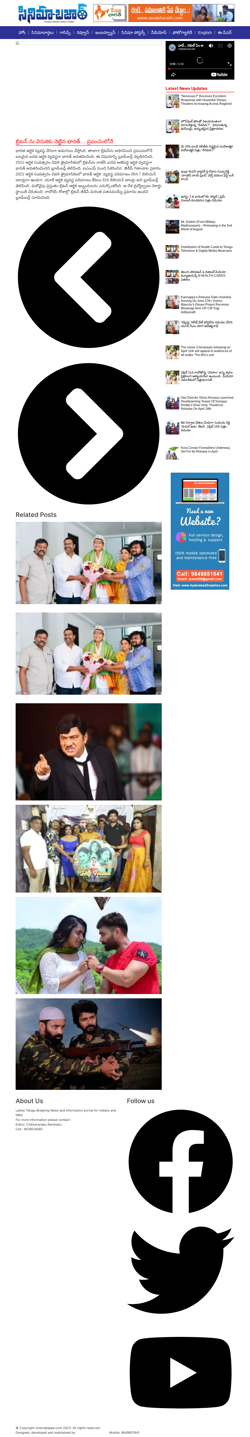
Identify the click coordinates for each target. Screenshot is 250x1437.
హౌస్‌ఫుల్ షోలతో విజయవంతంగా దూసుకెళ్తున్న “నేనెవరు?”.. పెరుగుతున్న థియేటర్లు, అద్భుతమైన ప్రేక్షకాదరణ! (204, 125)
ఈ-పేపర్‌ (224, 32)
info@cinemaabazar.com (90, 1120)
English (205, 32)
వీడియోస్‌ (159, 32)
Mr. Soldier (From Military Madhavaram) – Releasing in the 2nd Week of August (82, 1092)
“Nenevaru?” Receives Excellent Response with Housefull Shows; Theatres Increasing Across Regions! (206, 99)
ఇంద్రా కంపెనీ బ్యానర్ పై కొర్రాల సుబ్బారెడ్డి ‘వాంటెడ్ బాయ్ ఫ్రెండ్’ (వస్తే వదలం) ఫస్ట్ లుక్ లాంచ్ (79, 895)
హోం (22, 32)
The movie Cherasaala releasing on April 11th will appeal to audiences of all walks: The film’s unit (206, 351)
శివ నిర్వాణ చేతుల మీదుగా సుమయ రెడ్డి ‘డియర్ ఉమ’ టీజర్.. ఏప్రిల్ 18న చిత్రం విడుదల (205, 426)
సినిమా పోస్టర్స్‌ (133, 32)
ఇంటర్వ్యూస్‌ (105, 32)
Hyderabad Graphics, (92, 1432)
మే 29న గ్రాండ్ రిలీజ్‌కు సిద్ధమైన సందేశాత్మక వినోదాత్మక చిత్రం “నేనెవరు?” (66, 802)
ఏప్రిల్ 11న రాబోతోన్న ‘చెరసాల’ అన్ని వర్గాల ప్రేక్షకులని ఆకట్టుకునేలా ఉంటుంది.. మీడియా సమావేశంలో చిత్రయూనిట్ (207, 376)
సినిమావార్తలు (42, 32)
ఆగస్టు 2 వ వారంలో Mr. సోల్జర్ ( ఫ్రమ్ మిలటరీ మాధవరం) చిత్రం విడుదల (66, 996)
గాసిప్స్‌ (65, 32)
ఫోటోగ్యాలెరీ (182, 32)
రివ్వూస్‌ (83, 32)
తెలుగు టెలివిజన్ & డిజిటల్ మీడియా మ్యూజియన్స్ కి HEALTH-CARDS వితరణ (203, 275)
